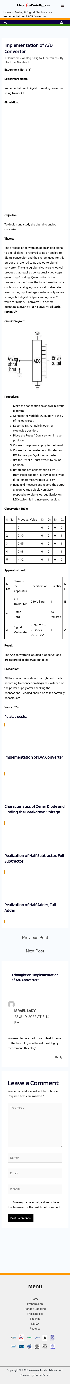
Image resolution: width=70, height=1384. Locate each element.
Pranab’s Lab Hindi (35, 1308)
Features (35, 1328)
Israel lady (25, 1011)
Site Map (35, 1318)
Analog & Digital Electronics (40, 58)
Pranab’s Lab (35, 1304)
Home (35, 1299)
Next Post (35, 951)
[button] (5, 22)
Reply (58, 1057)
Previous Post (35, 937)
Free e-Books (35, 1313)
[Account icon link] (61, 22)
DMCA (35, 1323)
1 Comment (12, 58)
